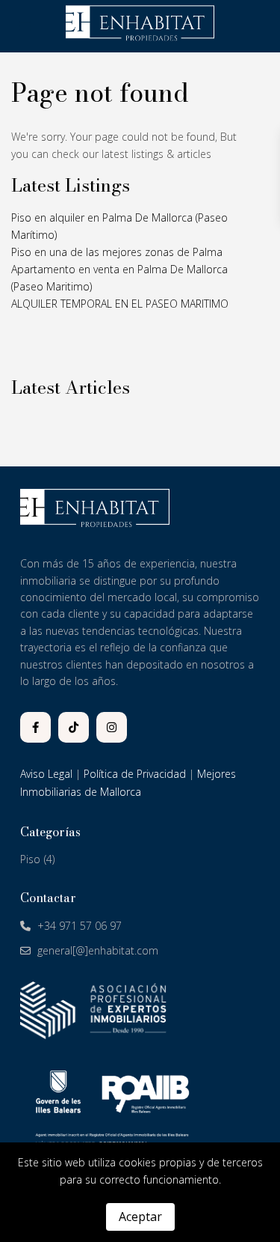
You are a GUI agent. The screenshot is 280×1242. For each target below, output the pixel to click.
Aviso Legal (46, 774)
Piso (30, 859)
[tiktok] (73, 727)
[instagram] (111, 727)
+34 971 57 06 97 (79, 926)
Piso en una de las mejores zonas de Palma (117, 252)
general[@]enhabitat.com (97, 950)
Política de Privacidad (135, 774)
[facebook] (35, 727)
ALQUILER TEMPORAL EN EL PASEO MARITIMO (119, 303)
